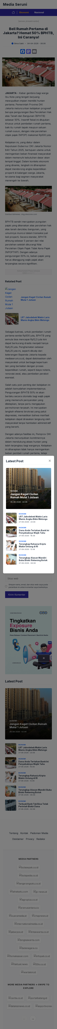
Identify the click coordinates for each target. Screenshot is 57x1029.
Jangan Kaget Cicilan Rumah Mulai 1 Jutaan (24, 496)
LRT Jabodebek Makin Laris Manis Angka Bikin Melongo (33, 517)
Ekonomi (14, 491)
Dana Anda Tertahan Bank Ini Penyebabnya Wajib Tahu (34, 531)
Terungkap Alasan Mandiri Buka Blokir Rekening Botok (33, 559)
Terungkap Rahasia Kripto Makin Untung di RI (32, 545)
